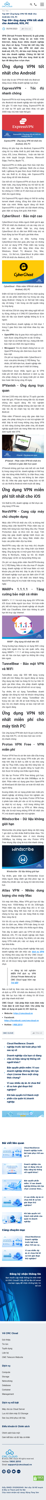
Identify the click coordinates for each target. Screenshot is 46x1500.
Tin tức (5, 10)
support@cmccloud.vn (20, 1465)
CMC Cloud (8, 1033)
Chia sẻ (28, 29)
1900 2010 (15, 1462)
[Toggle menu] (42, 4)
